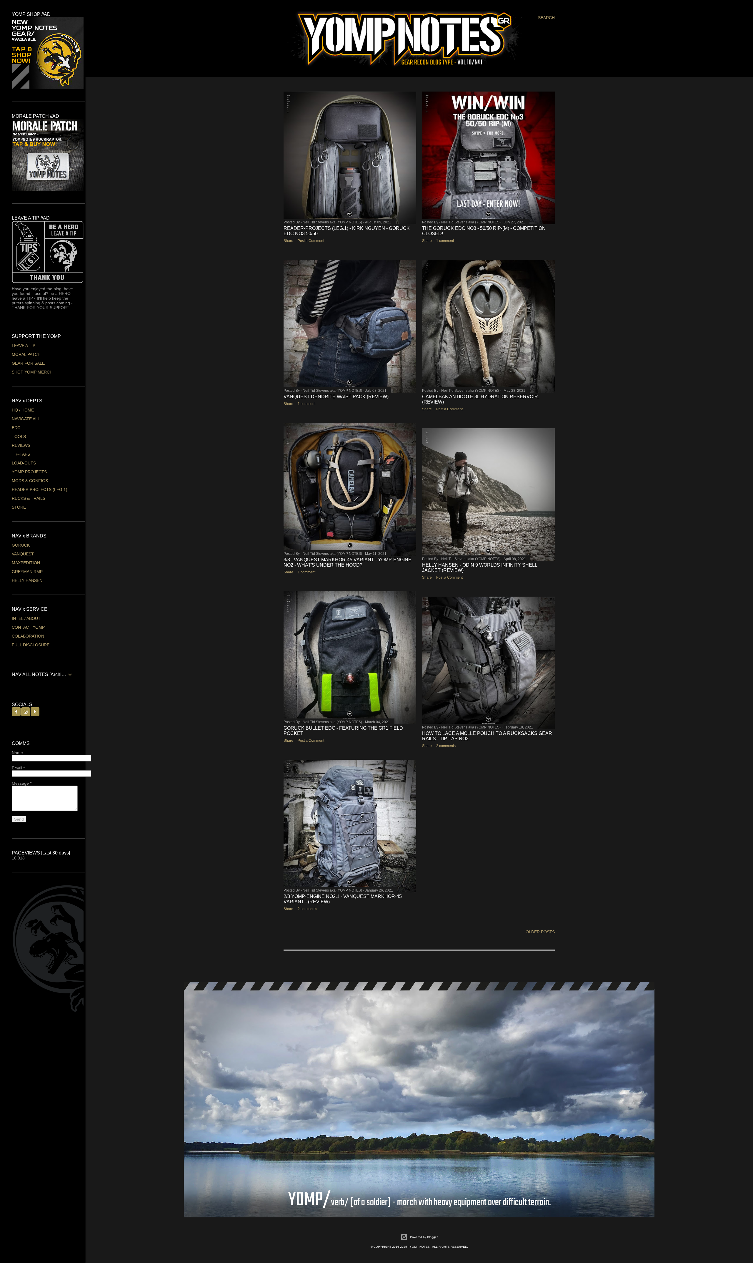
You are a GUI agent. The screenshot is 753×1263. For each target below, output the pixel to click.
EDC (16, 427)
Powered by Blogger (424, 1237)
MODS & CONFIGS (30, 480)
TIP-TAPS (21, 454)
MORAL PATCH (26, 354)
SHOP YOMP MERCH (32, 372)
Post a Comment (311, 241)
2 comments (446, 746)
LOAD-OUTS (24, 463)
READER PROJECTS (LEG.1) (39, 489)
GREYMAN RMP (27, 571)
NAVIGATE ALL (26, 418)
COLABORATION (28, 636)
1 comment (445, 241)
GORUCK (21, 545)
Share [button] (288, 241)
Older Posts (540, 932)
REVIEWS (21, 445)
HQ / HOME (23, 410)
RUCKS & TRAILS (28, 498)
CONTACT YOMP (28, 627)
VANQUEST (23, 554)
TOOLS (19, 436)
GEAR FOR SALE (28, 363)
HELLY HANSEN (27, 580)
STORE (19, 507)
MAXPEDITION (26, 562)
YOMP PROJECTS (29, 471)
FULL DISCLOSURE (30, 645)
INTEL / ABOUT (26, 618)
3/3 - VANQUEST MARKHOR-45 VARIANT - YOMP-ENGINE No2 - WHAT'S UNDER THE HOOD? (348, 562)
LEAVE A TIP (23, 345)
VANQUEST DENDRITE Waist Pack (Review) (336, 396)
